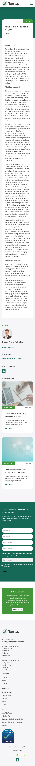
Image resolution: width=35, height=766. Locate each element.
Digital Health (6, 358)
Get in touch (17, 609)
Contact (4, 725)
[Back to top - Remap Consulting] (30, 762)
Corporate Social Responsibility (12, 719)
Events (4, 704)
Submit (5, 571)
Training (4, 683)
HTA (13, 358)
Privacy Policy (17, 750)
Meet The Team (7, 713)
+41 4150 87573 (7, 639)
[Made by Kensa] (17, 755)
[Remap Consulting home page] (11, 3)
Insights (4, 698)
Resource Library (7, 692)
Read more (9, 428)
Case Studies (6, 695)
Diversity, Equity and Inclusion (12, 722)
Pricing (19, 358)
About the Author (8, 347)
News (4, 701)
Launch (4, 677)
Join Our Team (6, 716)
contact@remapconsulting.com (13, 642)
